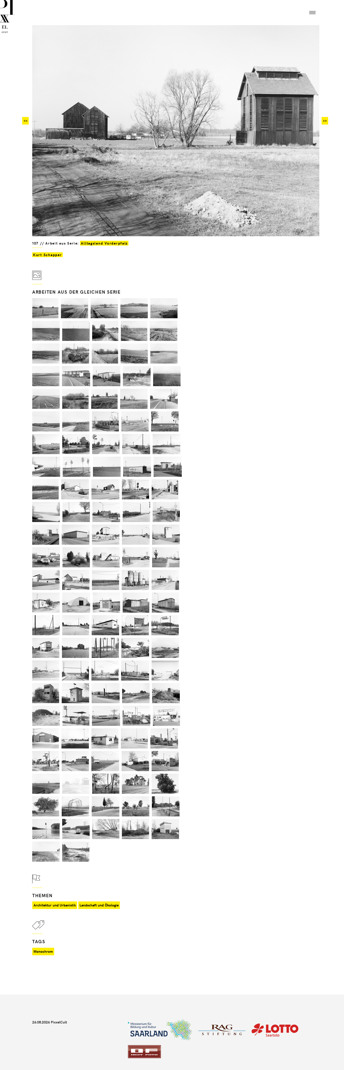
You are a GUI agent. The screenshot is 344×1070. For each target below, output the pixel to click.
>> (325, 120)
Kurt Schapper (47, 254)
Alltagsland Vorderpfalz (104, 243)
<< (25, 120)
